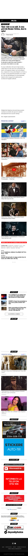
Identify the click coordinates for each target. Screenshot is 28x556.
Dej (24, 245)
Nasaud (21, 246)
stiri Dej (13, 248)
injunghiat (9, 246)
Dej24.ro (4, 246)
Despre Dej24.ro (9, 547)
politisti (4, 248)
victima (18, 248)
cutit (21, 245)
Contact (14, 547)
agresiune (11, 245)
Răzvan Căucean (9, 34)
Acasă (3, 547)
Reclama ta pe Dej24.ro (21, 547)
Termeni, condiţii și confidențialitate (14, 548)
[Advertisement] (14, 9)
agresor (17, 245)
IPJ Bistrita (15, 246)
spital (8, 248)
